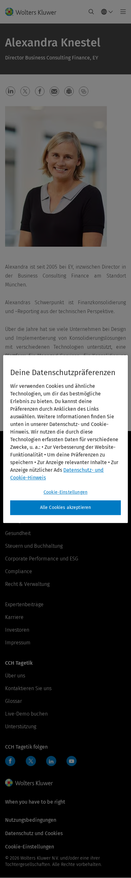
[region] (65, 439)
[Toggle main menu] (121, 11)
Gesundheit (18, 533)
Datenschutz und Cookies (34, 833)
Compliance (18, 571)
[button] (10, 91)
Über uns (15, 676)
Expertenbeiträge (24, 604)
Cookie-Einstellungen (65, 492)
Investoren (17, 630)
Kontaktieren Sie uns (28, 688)
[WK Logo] (29, 782)
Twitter (31, 761)
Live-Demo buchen (26, 714)
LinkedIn (51, 761)
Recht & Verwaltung (27, 584)
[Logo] (33, 12)
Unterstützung (20, 727)
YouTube (71, 761)
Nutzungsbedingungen (30, 820)
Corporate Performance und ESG (41, 559)
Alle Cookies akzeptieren (65, 507)
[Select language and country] (107, 11)
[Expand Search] (91, 11)
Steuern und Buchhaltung (34, 546)
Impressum (18, 643)
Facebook (10, 761)
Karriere (14, 617)
